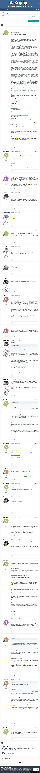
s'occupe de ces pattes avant (16, 457)
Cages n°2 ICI (13, 160)
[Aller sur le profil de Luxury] (6, 250)
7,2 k (6, 349)
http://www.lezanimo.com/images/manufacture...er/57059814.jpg (22, 119)
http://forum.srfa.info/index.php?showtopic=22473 (19, 362)
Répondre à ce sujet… (11, 753)
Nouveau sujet (24, 20)
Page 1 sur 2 (13, 742)
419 (6, 287)
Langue (7, 765)
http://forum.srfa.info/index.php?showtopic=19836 (19, 363)
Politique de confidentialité (18, 765)
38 (6, 184)
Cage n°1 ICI (13, 158)
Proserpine (6, 468)
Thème (11, 765)
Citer (14, 147)
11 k (6, 255)
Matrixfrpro (6, 29)
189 (6, 627)
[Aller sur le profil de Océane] (6, 267)
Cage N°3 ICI (13, 163)
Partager (28, 16)
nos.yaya (6, 192)
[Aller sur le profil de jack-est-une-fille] (6, 216)
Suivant (6, 742)
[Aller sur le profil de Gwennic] (6, 622)
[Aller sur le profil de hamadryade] (6, 344)
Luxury (6, 246)
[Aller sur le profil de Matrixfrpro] (3, 16)
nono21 (6, 295)
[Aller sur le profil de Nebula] (6, 178)
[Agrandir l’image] (25, 34)
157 (6, 221)
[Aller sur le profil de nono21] (6, 299)
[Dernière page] (9, 25)
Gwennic (6, 618)
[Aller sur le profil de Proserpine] (6, 472)
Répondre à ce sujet (33, 20)
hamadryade (6, 340)
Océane (6, 264)
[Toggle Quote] (12, 345)
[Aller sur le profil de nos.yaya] (6, 196)
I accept (36, 769)
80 (6, 304)
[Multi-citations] (12, 147)
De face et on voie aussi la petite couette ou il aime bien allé (21, 452)
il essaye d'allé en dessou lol (15, 455)
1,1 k (6, 201)
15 (6, 160)
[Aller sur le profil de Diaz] (6, 282)
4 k (6, 477)
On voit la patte (13, 450)
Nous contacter (25, 765)
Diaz (6, 278)
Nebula (6, 175)
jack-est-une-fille (6, 212)
